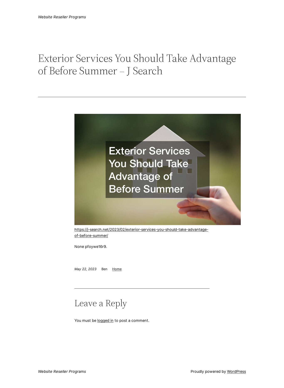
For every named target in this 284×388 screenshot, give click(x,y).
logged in (105, 320)
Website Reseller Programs (62, 17)
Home (117, 269)
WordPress (236, 371)
